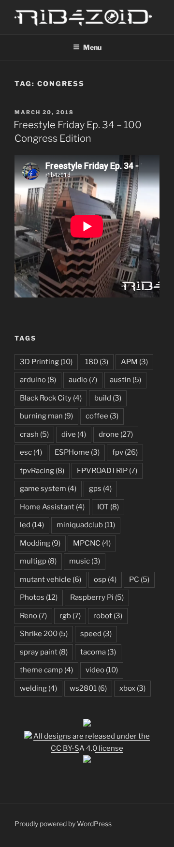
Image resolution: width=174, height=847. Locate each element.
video (102, 670)
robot (107, 615)
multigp (38, 561)
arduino (38, 379)
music (84, 561)
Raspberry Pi (97, 597)
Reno (33, 615)
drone (116, 434)
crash (34, 434)
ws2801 (88, 688)
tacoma (98, 652)
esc (31, 452)
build (107, 398)
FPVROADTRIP (107, 470)
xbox (132, 688)
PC (139, 579)
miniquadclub (86, 524)
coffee (102, 416)
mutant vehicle (50, 579)
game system (48, 488)
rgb (70, 615)
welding (38, 688)
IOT (108, 507)
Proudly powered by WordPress (63, 823)
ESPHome (77, 452)
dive (73, 434)
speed (96, 633)
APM (134, 361)
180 (96, 361)
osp (105, 579)
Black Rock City (51, 398)
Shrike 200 (44, 633)
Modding (40, 543)
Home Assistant (52, 507)
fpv (125, 452)
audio (83, 379)
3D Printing (46, 361)
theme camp (46, 670)
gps (100, 488)
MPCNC (92, 543)
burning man (46, 416)
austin (125, 379)
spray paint (44, 652)
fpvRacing (42, 470)
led (32, 524)
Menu (92, 47)
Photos (39, 597)
